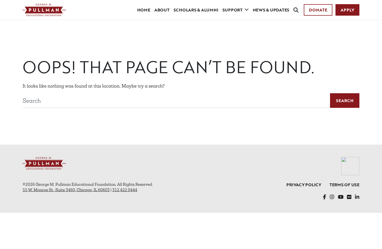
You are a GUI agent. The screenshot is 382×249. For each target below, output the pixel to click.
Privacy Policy (303, 185)
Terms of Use (344, 185)
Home (143, 10)
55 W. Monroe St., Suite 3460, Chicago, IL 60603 (66, 189)
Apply (347, 10)
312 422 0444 (124, 189)
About (161, 10)
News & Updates (271, 10)
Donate (318, 10)
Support (232, 10)
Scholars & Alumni (196, 10)
